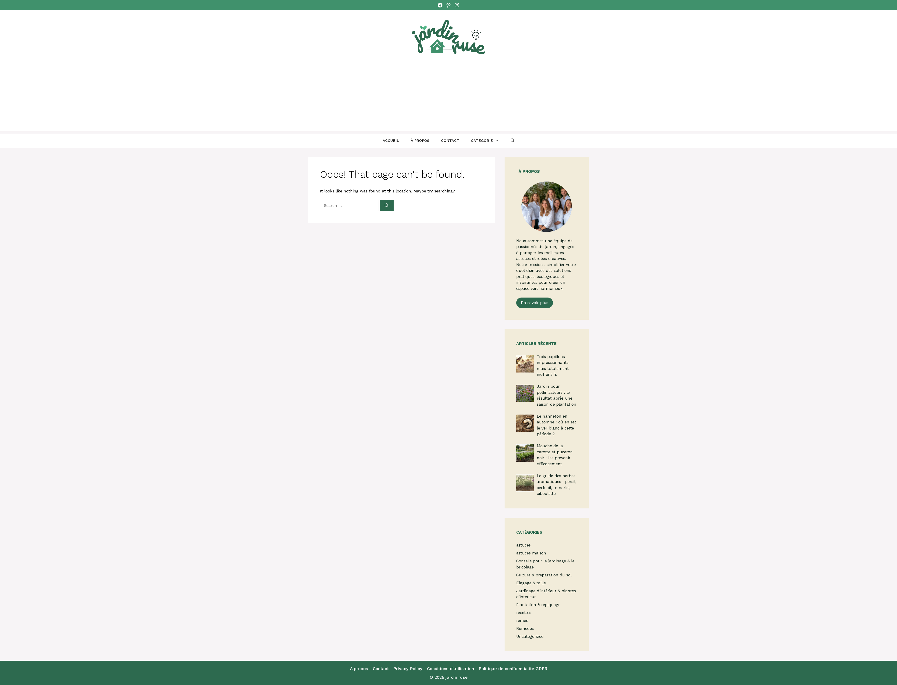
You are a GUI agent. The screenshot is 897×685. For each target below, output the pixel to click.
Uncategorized (530, 636)
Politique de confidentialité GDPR (513, 668)
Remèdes (525, 628)
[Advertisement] (448, 98)
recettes (523, 612)
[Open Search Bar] (512, 141)
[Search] (387, 205)
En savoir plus (534, 302)
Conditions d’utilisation (450, 668)
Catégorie (482, 140)
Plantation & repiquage (538, 604)
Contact (450, 140)
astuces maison (531, 553)
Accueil (391, 140)
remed (522, 620)
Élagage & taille (531, 583)
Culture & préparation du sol (544, 575)
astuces (523, 545)
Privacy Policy (407, 668)
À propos (420, 140)
